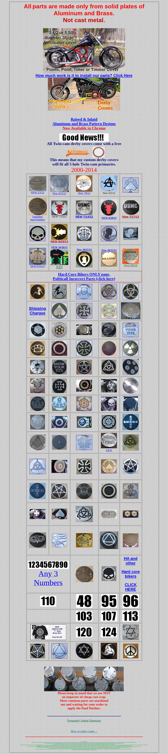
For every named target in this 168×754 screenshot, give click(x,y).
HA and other (130, 560)
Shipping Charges (37, 310)
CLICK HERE (131, 586)
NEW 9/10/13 (37, 266)
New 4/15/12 (59, 193)
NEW (109, 450)
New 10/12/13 (84, 249)
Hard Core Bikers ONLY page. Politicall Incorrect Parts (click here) (84, 276)
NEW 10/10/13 (59, 247)
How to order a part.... (84, 731)
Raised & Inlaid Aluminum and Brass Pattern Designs (84, 121)
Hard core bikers (131, 573)
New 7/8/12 (84, 193)
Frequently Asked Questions (84, 720)
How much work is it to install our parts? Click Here (84, 75)
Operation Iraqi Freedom (37, 218)
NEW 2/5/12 (37, 192)
